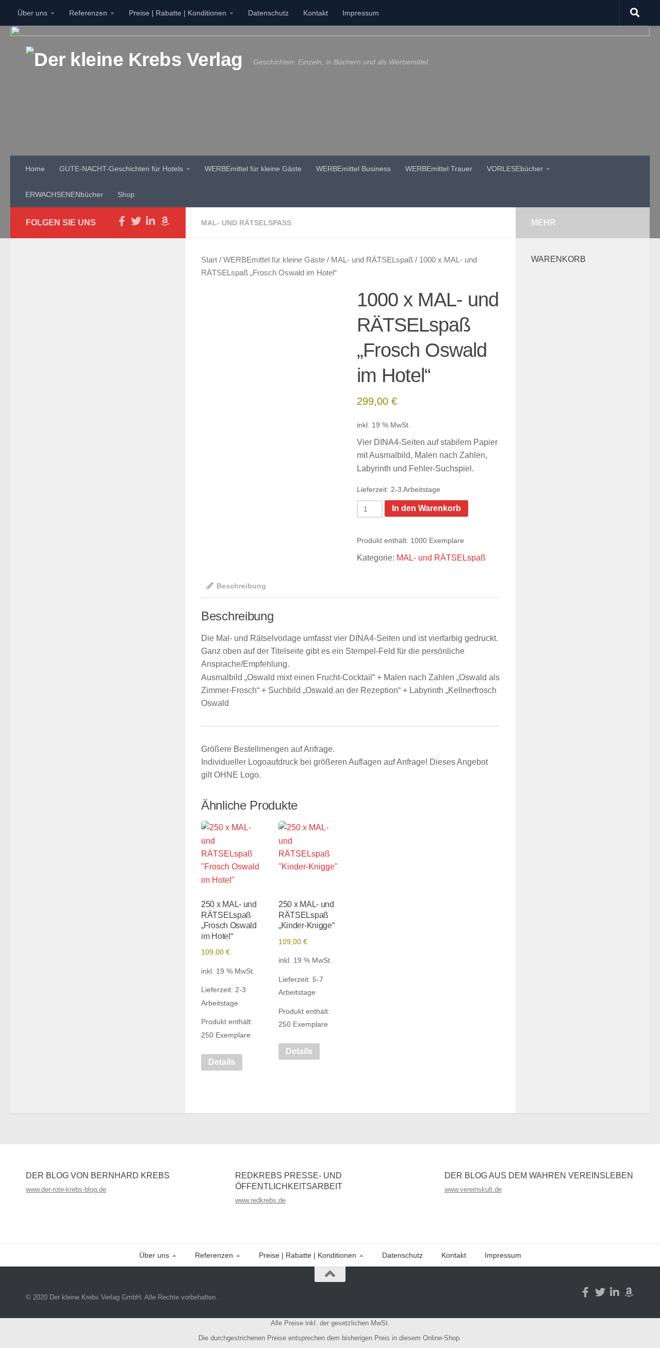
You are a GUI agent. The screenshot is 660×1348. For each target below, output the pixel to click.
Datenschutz (268, 13)
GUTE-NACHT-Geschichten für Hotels (121, 169)
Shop (126, 194)
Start (209, 260)
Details (221, 1062)
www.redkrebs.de (260, 1200)
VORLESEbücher (515, 169)
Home (35, 169)
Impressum (360, 13)
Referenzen (88, 13)
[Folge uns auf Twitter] (136, 221)
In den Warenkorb (426, 508)
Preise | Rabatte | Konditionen (177, 13)
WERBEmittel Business (353, 169)
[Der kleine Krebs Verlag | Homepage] (134, 71)
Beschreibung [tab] (241, 586)
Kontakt (315, 13)
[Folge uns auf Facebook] (122, 221)
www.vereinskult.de (473, 1189)
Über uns (32, 13)
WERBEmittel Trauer (438, 169)
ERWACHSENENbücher (64, 194)
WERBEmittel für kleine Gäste (253, 169)
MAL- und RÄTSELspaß (246, 223)
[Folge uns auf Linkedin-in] (150, 221)
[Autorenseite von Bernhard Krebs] (165, 221)
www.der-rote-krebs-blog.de (66, 1189)
